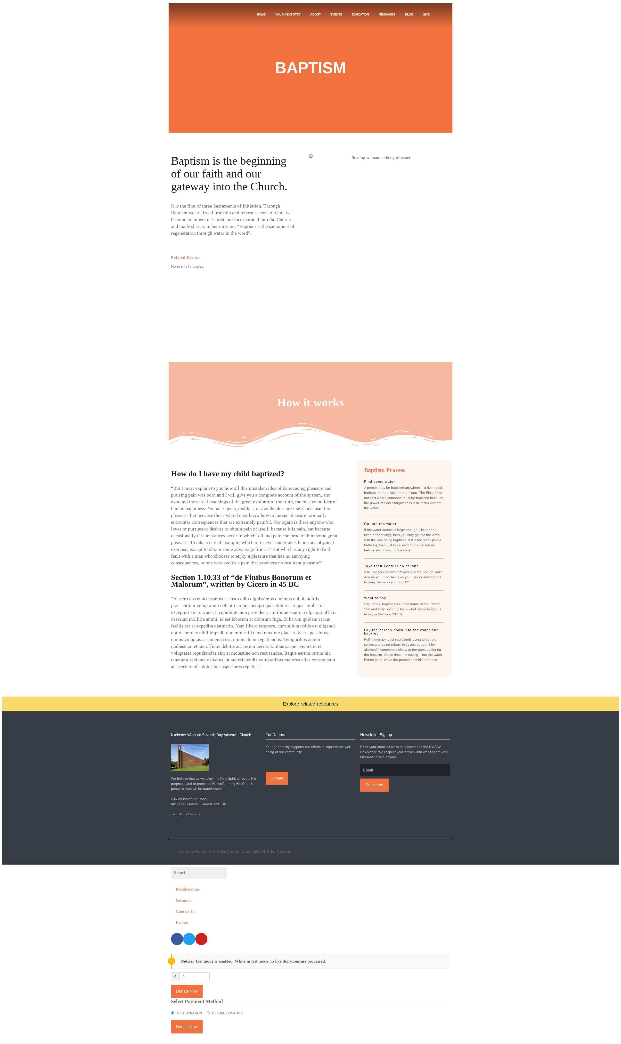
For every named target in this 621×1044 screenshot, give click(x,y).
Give (426, 14)
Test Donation (189, 1013)
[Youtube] (450, 851)
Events (336, 14)
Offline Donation (227, 1013)
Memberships (188, 889)
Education (360, 14)
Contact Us (186, 911)
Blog (409, 14)
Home (261, 14)
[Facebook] (439, 851)
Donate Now (187, 991)
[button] (310, 704)
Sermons (183, 900)
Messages (387, 14)
